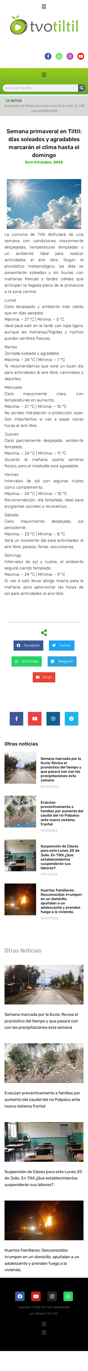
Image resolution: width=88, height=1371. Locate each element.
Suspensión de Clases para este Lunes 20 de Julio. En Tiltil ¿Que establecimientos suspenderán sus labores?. (60, 857)
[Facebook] (20, 1296)
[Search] (81, 88)
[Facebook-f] (16, 719)
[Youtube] (35, 719)
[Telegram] (71, 719)
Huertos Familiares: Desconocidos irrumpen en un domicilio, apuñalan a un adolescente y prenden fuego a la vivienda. (61, 901)
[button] (44, 6)
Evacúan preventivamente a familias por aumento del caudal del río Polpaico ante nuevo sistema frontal (62, 813)
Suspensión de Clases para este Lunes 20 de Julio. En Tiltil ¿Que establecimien (44, 108)
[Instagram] (53, 719)
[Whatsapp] (68, 1296)
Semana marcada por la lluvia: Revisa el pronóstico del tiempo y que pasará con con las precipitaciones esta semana (61, 769)
